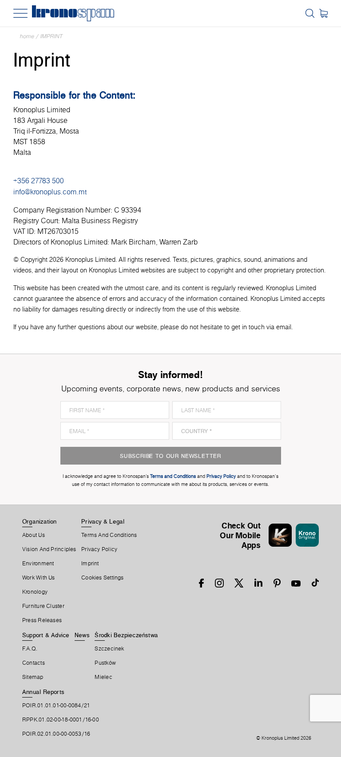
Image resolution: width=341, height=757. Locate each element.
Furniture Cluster (43, 606)
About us (33, 535)
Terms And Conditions (109, 535)
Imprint (51, 36)
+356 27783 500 (38, 180)
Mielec (103, 677)
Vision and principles (49, 549)
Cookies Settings (102, 577)
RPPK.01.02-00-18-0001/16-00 (60, 719)
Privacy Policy (99, 549)
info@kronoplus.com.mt (50, 192)
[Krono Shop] (323, 13)
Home (27, 36)
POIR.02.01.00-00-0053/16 (56, 733)
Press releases (42, 620)
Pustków (105, 662)
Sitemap (33, 677)
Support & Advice (46, 635)
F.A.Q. (29, 648)
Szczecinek (109, 648)
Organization (39, 521)
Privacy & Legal (102, 521)
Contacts (33, 662)
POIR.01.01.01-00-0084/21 (56, 705)
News (82, 635)
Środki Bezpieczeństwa (126, 635)
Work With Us (38, 577)
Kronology (35, 591)
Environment (38, 563)
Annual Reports (43, 691)
